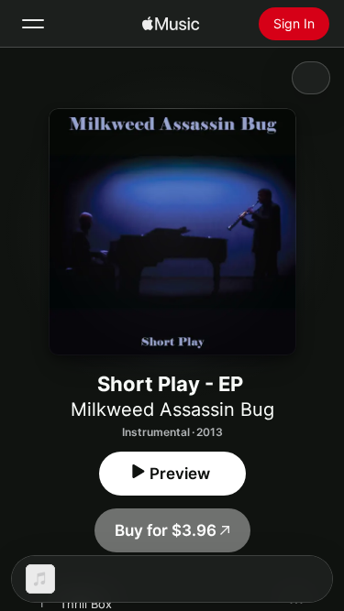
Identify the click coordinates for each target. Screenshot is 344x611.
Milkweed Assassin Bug (172, 409)
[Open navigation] (33, 24)
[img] (170, 24)
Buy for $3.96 (165, 530)
